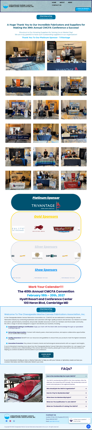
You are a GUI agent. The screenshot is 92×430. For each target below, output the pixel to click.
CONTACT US (56, 5)
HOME (54, 2)
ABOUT (62, 2)
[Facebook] (6, 421)
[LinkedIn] (14, 421)
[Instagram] (10, 421)
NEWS (70, 2)
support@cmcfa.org (54, 421)
